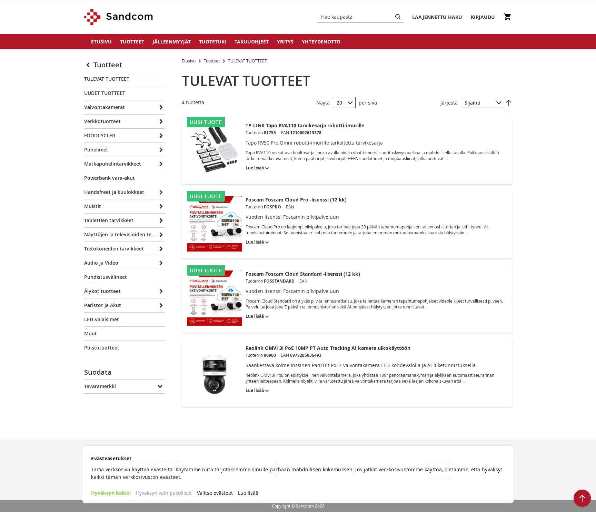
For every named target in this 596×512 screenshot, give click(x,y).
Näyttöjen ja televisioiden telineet (120, 234)
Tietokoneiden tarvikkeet (114, 248)
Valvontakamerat (104, 107)
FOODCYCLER (99, 135)
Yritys (285, 41)
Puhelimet (96, 149)
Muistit (92, 206)
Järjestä (449, 102)
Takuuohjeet (252, 41)
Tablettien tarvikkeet (108, 220)
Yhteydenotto (321, 41)
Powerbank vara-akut (109, 178)
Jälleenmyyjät (171, 41)
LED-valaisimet (101, 319)
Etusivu (101, 41)
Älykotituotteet (102, 291)
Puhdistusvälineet (105, 277)
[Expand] (160, 107)
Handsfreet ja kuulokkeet (114, 192)
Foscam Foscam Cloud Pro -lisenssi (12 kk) (296, 199)
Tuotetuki (212, 41)
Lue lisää (248, 493)
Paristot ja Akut (102, 305)
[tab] (124, 374)
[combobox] (360, 16)
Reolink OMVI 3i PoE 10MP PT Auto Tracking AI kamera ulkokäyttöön (328, 348)
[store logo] (118, 17)
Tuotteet (132, 41)
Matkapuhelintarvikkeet (112, 163)
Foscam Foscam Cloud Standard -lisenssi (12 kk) (303, 273)
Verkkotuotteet (102, 121)
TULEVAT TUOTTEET (106, 79)
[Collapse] (88, 65)
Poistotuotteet (101, 347)
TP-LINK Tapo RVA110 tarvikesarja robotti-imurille (305, 125)
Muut (90, 333)
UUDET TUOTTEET (104, 93)
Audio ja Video (101, 262)
